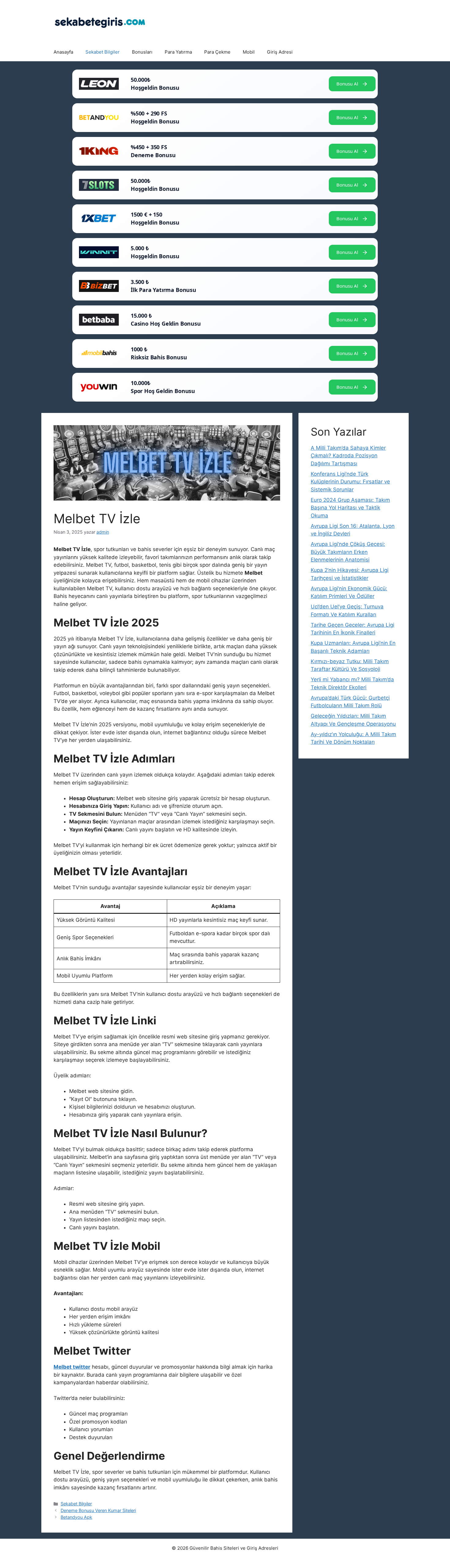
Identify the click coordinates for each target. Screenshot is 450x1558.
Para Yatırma (178, 52)
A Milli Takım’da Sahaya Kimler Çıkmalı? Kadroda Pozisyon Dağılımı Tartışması (348, 456)
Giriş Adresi (280, 52)
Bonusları (142, 52)
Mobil (249, 52)
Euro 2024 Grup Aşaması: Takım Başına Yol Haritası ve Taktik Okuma (350, 508)
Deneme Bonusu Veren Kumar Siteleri (98, 1510)
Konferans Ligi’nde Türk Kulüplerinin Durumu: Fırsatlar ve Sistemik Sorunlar (350, 482)
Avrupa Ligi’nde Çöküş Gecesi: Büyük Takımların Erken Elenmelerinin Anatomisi (348, 552)
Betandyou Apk (76, 1517)
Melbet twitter (72, 1367)
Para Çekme (217, 52)
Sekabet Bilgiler (102, 52)
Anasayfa (63, 52)
